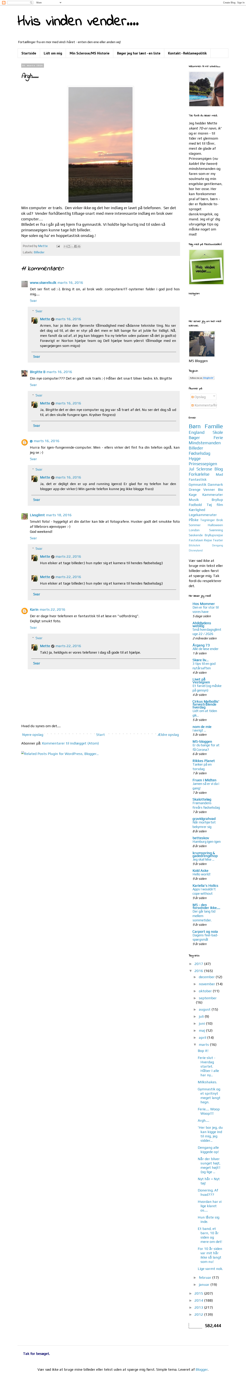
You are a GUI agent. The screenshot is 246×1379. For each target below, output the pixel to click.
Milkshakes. (207, 1082)
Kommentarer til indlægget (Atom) (70, 743)
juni (202, 1023)
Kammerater (212, 494)
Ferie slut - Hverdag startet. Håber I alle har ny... (208, 1066)
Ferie (218, 437)
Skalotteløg (202, 799)
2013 (199, 1307)
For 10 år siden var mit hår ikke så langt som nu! (210, 1255)
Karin (34, 609)
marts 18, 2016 (59, 515)
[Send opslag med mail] (58, 246)
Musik (194, 499)
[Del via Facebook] (75, 246)
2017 (199, 964)
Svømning (216, 530)
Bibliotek (194, 545)
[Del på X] (72, 246)
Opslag (200, 397)
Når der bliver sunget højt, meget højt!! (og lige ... (209, 1165)
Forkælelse (199, 474)
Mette (45, 319)
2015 (199, 1293)
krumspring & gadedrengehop (205, 854)
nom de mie (202, 726)
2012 (199, 1314)
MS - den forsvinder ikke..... (206, 906)
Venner (209, 489)
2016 (199, 971)
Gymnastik (197, 484)
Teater (218, 540)
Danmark (215, 484)
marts (204, 1044)
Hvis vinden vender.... (78, 21)
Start (100, 734)
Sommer (195, 525)
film (220, 505)
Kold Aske (200, 870)
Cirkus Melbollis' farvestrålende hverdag (206, 704)
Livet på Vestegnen (201, 680)
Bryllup (217, 499)
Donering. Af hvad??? (208, 1192)
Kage (193, 494)
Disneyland (196, 550)
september (208, 998)
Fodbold (195, 505)
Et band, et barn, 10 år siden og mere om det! (210, 1235)
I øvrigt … (199, 730)
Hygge (195, 458)
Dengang (217, 545)
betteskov (201, 838)
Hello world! (202, 874)
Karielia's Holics (205, 885)
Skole (218, 432)
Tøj (209, 505)
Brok (219, 520)
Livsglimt (37, 515)
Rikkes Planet (204, 761)
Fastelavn (196, 540)
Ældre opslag (168, 734)
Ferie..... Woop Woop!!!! (209, 1111)
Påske (193, 520)
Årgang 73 (201, 645)
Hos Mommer (204, 604)
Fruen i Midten (204, 780)
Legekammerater (203, 515)
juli (202, 1016)
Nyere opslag (32, 734)
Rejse (208, 540)
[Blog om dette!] (69, 246)
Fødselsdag (199, 453)
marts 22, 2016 (68, 556)
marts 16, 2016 (70, 282)
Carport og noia (205, 931)
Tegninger (207, 520)
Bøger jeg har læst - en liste (138, 53)
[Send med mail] (65, 246)
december (207, 977)
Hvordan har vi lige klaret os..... (210, 1205)
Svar (33, 300)
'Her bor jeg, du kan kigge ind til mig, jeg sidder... (210, 1133)
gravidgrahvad (204, 818)
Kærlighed (197, 510)
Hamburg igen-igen (207, 841)
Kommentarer (205, 405)
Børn (195, 426)
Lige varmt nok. (210, 1268)
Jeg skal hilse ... (203, 859)
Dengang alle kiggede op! (208, 1149)
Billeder (39, 252)
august (205, 1009)
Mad (219, 474)
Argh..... (203, 1120)
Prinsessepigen (203, 463)
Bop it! (203, 1050)
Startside (28, 53)
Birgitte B (37, 372)
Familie (214, 426)
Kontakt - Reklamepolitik (187, 53)
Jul (191, 468)
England (197, 432)
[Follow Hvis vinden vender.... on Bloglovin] (202, 378)
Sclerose (204, 468)
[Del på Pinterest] (79, 246)
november (207, 984)
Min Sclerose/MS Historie (89, 53)
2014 (199, 1300)
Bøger (194, 437)
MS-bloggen (202, 741)
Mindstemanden (205, 442)
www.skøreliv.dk (43, 282)
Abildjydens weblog (202, 624)
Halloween (215, 525)
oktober (206, 991)
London (194, 530)
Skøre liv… (201, 660)
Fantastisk (198, 479)
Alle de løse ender (206, 649)
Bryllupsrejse (214, 535)
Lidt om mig (53, 53)
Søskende (196, 535)
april (203, 1037)
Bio (220, 489)
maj (202, 1030)
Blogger (202, 1369)
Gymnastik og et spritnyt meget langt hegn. (209, 1095)
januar (204, 1284)
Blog (218, 468)
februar (205, 1277)
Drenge (194, 489)
